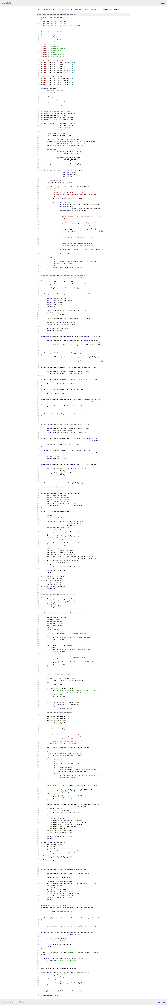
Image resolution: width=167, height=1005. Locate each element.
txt (159, 1002)
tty (110, 9)
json (163, 1002)
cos (37, 9)
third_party (45, 9)
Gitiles (12, 1002)
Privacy (17, 1002)
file (75, 14)
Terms (22, 1002)
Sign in (163, 3)
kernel (54, 9)
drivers (105, 9)
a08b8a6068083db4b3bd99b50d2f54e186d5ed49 (78, 9)
